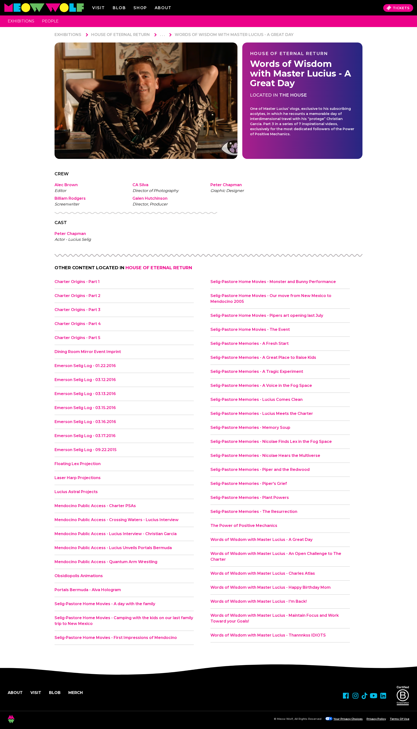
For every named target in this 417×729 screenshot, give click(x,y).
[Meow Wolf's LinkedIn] (383, 696)
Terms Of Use (399, 719)
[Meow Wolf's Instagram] (355, 696)
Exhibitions (21, 21)
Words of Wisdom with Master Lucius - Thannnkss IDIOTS (268, 635)
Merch (75, 692)
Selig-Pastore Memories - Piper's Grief (248, 483)
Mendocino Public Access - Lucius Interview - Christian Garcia (116, 533)
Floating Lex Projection (78, 463)
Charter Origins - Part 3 (77, 309)
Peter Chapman (226, 185)
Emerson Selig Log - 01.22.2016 (85, 365)
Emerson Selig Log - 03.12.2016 (85, 379)
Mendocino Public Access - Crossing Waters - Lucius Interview (117, 519)
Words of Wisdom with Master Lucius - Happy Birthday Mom (270, 587)
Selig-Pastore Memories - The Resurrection (253, 511)
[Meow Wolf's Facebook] (346, 696)
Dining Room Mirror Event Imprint (88, 351)
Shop (140, 8)
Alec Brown (66, 185)
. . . (162, 34)
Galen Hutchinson (149, 198)
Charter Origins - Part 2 (77, 295)
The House (293, 95)
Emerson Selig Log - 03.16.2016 (85, 421)
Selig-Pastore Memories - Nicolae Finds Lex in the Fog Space (271, 441)
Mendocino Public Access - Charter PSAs (95, 505)
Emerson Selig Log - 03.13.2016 (85, 393)
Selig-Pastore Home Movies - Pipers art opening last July (266, 315)
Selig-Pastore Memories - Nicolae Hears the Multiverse (265, 455)
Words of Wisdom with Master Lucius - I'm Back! (258, 601)
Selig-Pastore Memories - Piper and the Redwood (260, 469)
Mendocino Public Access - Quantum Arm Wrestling (106, 561)
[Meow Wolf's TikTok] (364, 696)
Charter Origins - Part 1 (77, 281)
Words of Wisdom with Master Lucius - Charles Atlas (262, 573)
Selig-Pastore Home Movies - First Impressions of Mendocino (116, 637)
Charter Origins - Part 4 (78, 323)
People (50, 21)
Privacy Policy (376, 719)
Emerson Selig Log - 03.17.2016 (85, 435)
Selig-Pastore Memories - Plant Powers (249, 497)
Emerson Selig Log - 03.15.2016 (85, 407)
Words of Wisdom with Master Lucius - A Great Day (234, 34)
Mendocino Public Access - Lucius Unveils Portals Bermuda (113, 547)
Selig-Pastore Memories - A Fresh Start (249, 343)
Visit (98, 8)
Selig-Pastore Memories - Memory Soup (250, 427)
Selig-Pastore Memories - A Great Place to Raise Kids (263, 357)
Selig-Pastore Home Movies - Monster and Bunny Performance (273, 281)
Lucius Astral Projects (76, 491)
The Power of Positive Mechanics (243, 525)
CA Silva (140, 185)
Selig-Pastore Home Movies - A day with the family (105, 604)
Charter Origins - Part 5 (77, 337)
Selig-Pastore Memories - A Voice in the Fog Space (261, 385)
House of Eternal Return (120, 34)
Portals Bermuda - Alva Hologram (88, 589)
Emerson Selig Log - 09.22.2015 (86, 449)
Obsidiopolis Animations (79, 575)
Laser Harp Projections (78, 477)
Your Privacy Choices (348, 719)
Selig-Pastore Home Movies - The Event (250, 329)
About (15, 692)
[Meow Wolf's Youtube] (373, 696)
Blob (119, 8)
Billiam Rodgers (70, 198)
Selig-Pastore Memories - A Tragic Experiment (256, 371)
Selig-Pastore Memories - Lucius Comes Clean (256, 399)
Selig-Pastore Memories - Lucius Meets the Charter (261, 413)
